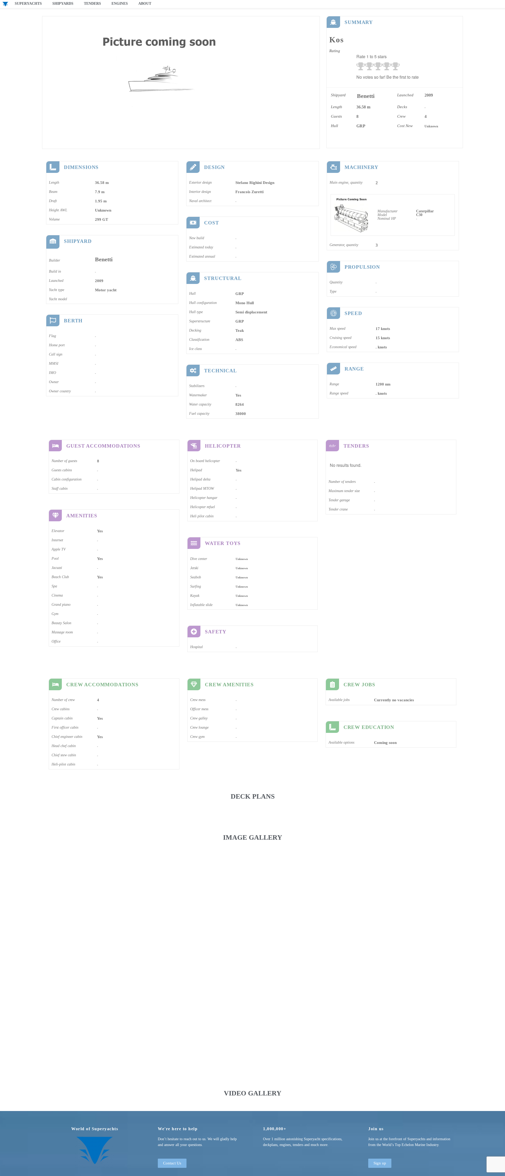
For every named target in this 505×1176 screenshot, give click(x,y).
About (144, 4)
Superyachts (28, 4)
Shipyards (62, 4)
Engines (120, 4)
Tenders (92, 4)
